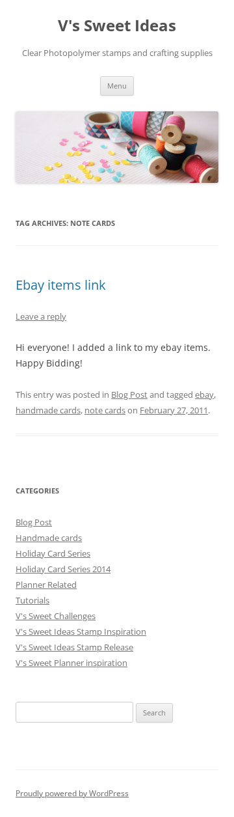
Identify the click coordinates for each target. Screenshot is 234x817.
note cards (104, 410)
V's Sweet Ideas (117, 26)
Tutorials (32, 600)
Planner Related (46, 584)
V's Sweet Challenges (56, 616)
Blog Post (129, 394)
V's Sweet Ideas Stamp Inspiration (81, 631)
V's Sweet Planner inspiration (71, 663)
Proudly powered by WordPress (72, 793)
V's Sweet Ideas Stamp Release (74, 647)
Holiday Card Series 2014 (63, 569)
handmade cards (48, 410)
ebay (204, 394)
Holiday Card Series (53, 553)
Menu (117, 85)
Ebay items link (61, 285)
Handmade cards (49, 538)
